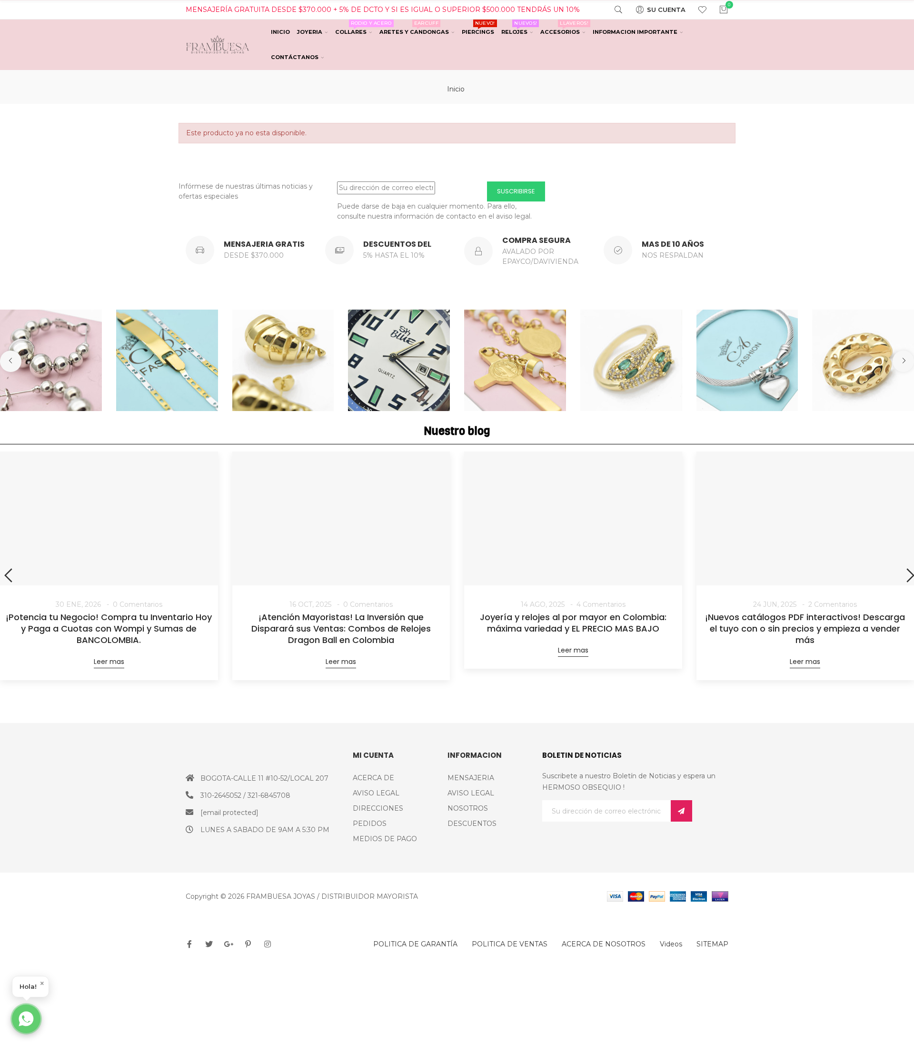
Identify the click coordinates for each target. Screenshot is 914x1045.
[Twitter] (209, 944)
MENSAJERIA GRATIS (264, 244)
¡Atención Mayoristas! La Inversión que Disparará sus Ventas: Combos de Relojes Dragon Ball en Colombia (341, 629)
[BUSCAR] (612, 9)
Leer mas (109, 661)
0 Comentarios (137, 604)
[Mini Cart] (717, 9)
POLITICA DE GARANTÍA (415, 944)
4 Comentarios (601, 604)
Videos (671, 944)
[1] (681, 811)
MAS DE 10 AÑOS (673, 244)
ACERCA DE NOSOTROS (604, 944)
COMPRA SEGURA (536, 240)
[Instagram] (267, 944)
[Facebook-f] (189, 944)
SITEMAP (712, 944)
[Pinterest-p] (248, 944)
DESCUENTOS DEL (397, 244)
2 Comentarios (832, 604)
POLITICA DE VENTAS (509, 944)
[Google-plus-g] (228, 944)
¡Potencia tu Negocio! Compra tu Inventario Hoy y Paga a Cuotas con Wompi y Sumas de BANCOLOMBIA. (109, 629)
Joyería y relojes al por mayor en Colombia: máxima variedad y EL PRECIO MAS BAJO (573, 623)
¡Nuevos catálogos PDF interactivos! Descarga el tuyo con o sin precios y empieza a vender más (805, 629)
